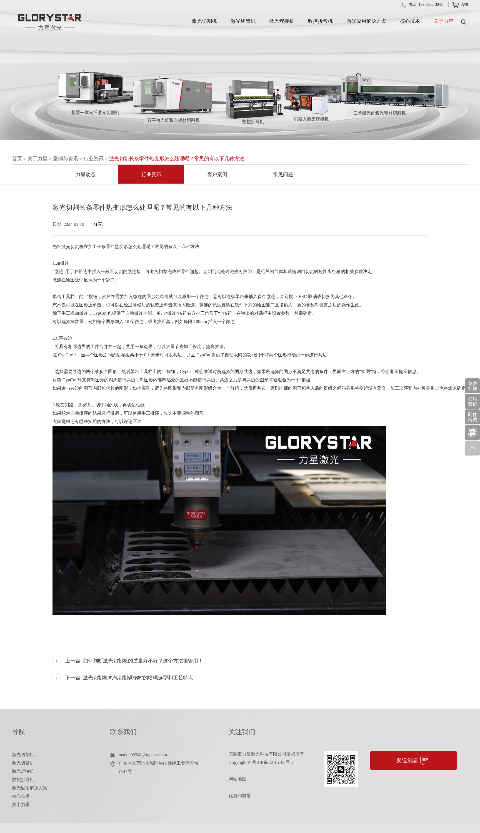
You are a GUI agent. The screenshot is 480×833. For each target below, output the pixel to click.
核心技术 (410, 21)
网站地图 (237, 779)
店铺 (464, 4)
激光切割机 (204, 21)
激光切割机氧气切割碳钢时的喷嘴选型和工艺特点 (138, 678)
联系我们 (123, 732)
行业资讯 (94, 158)
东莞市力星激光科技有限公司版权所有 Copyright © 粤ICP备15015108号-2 (266, 758)
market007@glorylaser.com (143, 754)
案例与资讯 (65, 158)
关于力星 (444, 21)
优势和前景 (240, 795)
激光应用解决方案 (366, 21)
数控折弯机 (320, 21)
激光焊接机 (281, 21)
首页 (17, 158)
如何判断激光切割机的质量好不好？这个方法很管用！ (143, 661)
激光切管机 (243, 21)
